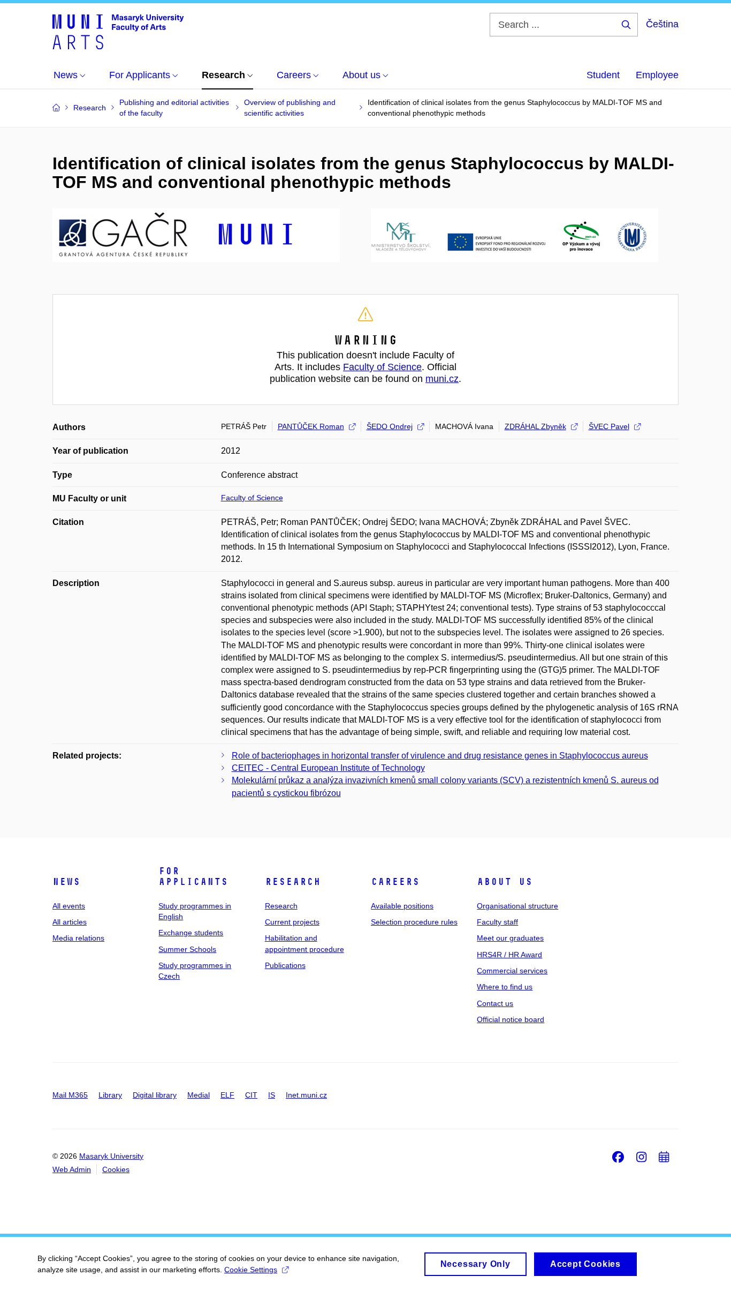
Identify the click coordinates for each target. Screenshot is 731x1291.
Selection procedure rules (414, 922)
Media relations (78, 938)
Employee (657, 75)
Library (110, 1095)
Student (603, 75)
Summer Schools (187, 949)
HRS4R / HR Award (509, 954)
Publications (285, 965)
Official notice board (510, 1019)
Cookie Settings (250, 1269)
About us (504, 882)
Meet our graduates (510, 938)
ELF (227, 1095)
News (66, 882)
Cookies (116, 1169)
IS (271, 1095)
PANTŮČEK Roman (311, 426)
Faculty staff (497, 922)
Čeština (662, 24)
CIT (251, 1095)
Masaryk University (111, 1156)
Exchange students (190, 932)
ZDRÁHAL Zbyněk (535, 426)
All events (68, 906)
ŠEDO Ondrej (390, 426)
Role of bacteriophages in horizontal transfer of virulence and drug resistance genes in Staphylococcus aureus (440, 755)
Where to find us (504, 986)
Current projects (292, 922)
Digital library (155, 1095)
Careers (395, 882)
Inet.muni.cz (306, 1095)
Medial (198, 1095)
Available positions (402, 906)
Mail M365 (70, 1095)
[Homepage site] (118, 31)
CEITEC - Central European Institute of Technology (328, 767)
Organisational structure (517, 906)
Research (293, 882)
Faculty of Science (382, 367)
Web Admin (71, 1169)
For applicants (193, 876)
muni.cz (442, 378)
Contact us (495, 1003)
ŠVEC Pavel (609, 426)
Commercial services (512, 970)
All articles (69, 922)
